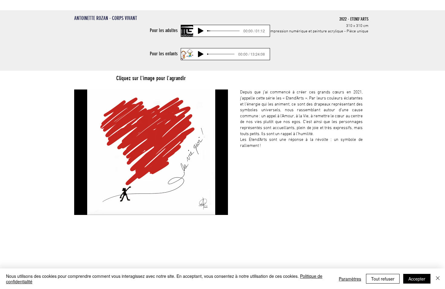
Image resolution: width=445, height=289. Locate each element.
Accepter (416, 279)
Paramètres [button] (350, 279)
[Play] (200, 31)
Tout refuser (382, 279)
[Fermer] (437, 278)
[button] (151, 152)
